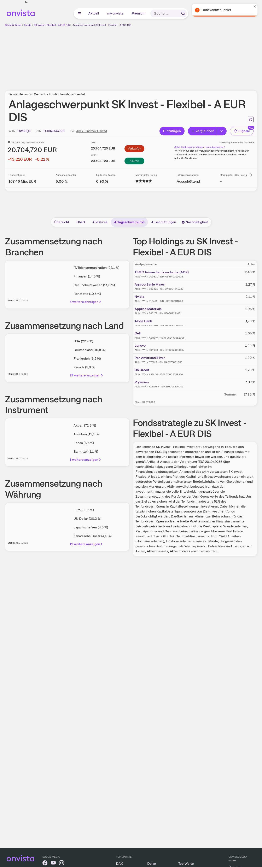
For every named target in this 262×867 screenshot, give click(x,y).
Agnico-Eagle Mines (150, 284)
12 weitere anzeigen (85, 544)
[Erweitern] (222, 131)
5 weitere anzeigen (84, 302)
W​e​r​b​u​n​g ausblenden (167, 56)
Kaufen (134, 161)
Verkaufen (134, 148)
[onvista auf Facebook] (44, 863)
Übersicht (61, 222)
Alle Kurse (99, 222)
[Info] (250, 174)
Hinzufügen (172, 131)
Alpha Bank (143, 321)
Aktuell (93, 13)
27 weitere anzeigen (85, 375)
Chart (80, 222)
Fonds (27, 25)
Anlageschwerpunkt (129, 222)
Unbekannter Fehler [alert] (217, 10)
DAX (119, 863)
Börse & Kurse (13, 25)
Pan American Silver (150, 358)
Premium (139, 13)
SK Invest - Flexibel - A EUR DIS (52, 25)
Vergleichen (205, 131)
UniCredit (142, 370)
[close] (255, 6)
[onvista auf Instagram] (61, 863)
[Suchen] (183, 13)
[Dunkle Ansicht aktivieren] (26, 2)
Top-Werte (186, 863)
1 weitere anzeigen (84, 459)
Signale (244, 131)
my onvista (115, 13)
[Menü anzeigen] (79, 13)
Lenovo (140, 345)
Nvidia (139, 296)
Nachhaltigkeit (197, 222)
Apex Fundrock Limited (91, 131)
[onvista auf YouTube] (53, 863)
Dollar (151, 863)
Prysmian (142, 382)
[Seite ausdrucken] (251, 119)
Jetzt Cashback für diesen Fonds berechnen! (199, 147)
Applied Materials (148, 309)
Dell (138, 333)
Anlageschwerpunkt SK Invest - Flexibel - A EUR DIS (101, 25)
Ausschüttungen (163, 222)
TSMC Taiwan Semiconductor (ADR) (162, 272)
